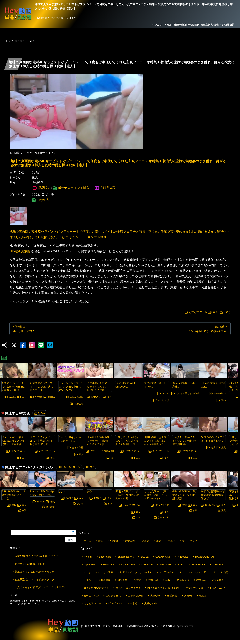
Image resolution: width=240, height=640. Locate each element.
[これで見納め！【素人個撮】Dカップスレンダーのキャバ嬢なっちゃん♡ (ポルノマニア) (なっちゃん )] (156, 485)
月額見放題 (107, 187)
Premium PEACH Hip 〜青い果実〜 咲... (42, 492)
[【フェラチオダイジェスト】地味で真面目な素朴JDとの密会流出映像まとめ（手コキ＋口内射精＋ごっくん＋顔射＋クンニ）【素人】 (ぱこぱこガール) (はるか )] (42, 431)
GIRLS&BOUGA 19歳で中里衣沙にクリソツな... (13, 494)
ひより (80, 503)
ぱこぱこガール (198, 312)
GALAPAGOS (76, 396)
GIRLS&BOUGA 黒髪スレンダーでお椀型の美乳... (184, 494)
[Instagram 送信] (32, 345)
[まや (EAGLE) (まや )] (99, 485)
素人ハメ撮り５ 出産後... (183, 384)
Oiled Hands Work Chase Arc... (125, 384)
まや (109, 503)
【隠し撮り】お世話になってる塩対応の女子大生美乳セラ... (126, 440)
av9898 (188, 595)
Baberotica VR (126, 556)
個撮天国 (122, 580)
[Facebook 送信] (23, 345)
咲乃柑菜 (50, 506)
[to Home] (18, 19)
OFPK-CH (147, 564)
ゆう (138, 517)
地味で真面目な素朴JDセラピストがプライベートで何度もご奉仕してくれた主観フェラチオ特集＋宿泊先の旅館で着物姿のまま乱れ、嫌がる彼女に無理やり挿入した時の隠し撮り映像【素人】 (119, 163)
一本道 (133, 603)
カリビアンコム (92, 603)
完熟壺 (138, 580)
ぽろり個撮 (77, 447)
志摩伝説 (153, 580)
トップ (9, 41)
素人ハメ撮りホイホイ (128, 587)
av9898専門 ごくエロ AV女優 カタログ (36, 556)
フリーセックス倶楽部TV (103, 450)
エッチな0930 (135, 595)
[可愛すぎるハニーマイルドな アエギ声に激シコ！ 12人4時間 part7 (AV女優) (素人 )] (42, 377)
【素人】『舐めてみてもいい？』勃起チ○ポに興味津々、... (184, 440)
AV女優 (38, 396)
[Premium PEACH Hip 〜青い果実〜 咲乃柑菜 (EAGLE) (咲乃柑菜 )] (42, 485)
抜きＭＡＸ (183, 580)
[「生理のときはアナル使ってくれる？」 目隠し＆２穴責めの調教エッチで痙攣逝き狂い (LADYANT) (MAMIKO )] (99, 377)
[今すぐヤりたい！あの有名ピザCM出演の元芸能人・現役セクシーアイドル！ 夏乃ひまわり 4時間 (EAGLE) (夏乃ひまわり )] (14, 377)
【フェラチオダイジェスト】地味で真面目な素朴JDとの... (41, 440)
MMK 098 (108, 564)
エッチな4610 (113, 595)
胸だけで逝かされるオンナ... (155, 384)
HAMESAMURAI (131, 505)
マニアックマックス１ (171, 572)
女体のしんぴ (162, 400)
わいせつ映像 (105, 572)
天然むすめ (150, 603)
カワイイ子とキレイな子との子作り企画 (196, 393)
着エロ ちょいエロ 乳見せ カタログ (34, 571)
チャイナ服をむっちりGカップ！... (69, 438)
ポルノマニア (162, 505)
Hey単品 (43, 199)
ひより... (63, 491)
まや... (90, 491)
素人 (215, 312)
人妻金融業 (104, 580)
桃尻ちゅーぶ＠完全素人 (210, 580)
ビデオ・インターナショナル (136, 572)
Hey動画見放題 (20, 251)
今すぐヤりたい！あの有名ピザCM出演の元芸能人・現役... (13, 386)
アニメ (145, 540)
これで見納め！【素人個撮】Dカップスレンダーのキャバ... (156, 494)
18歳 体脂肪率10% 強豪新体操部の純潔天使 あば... (213, 494)
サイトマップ (189, 540)
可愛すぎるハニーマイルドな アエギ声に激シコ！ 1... (41, 386)
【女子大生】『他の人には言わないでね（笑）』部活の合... (13, 440)
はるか (227, 312)
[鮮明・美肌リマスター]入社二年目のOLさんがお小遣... (127, 494)
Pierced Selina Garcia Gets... (213, 384)
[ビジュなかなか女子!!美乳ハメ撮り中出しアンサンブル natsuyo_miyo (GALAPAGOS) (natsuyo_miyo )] (71, 377)
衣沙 (24, 510)
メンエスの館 (220, 572)
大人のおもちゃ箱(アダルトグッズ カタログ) (40, 587)
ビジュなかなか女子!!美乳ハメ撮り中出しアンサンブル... (70, 386)
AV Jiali (88, 556)
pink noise (165, 564)
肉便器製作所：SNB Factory (163, 587)
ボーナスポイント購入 (73, 187)
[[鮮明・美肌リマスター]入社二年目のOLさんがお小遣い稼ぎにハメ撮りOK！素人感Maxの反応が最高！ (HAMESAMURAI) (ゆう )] (128, 485)
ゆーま (87, 572)
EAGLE (12, 396)
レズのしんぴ (217, 587)
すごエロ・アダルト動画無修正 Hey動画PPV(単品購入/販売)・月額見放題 (193, 24)
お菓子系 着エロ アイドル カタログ (34, 579)
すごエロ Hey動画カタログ (30, 564)
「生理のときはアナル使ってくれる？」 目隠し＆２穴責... (99, 386)
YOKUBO (217, 564)
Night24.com (128, 564)
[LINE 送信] (41, 345)
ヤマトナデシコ (194, 587)
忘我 (213, 447)
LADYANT (96, 396)
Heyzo (202, 595)
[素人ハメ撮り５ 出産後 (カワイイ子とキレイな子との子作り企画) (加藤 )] (185, 377)
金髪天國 (172, 595)
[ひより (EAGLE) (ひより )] (71, 485)
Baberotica (105, 556)
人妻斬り (155, 595)
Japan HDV (90, 564)
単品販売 (44, 187)
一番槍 (87, 580)
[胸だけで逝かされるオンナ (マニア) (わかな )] (156, 377)
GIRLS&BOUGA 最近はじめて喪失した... (213, 438)
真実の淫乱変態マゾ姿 (96, 587)
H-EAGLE (183, 556)
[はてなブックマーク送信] (50, 345)
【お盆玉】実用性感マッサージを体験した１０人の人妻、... (98, 440)
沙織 (195, 510)
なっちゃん (163, 517)
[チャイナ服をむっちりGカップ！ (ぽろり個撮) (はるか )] (71, 431)
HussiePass (220, 393)
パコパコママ (115, 603)
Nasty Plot (210, 505)
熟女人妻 (78, 403)
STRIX (51, 396)
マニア (165, 393)
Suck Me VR (198, 564)
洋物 (223, 400)
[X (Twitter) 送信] (13, 345)
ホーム (87, 540)
